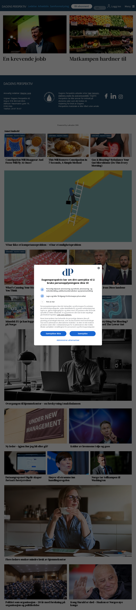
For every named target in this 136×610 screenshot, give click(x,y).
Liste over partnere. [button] (64, 315)
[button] (68, 302)
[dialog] (68, 305)
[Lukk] (98, 268)
